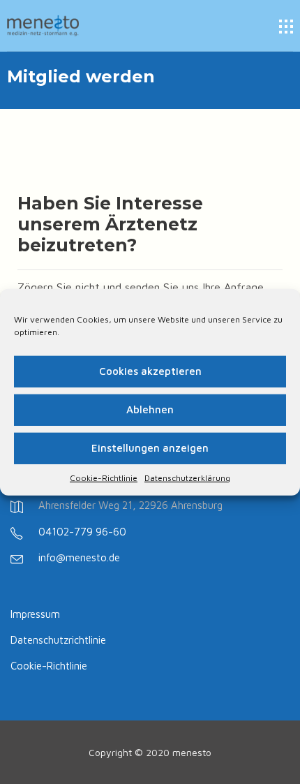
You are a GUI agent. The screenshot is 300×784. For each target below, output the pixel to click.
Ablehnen (150, 409)
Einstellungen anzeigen (150, 448)
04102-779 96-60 (82, 532)
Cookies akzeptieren (150, 371)
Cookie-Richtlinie (103, 477)
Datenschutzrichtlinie (58, 640)
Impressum (35, 614)
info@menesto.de (79, 557)
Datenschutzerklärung (187, 477)
